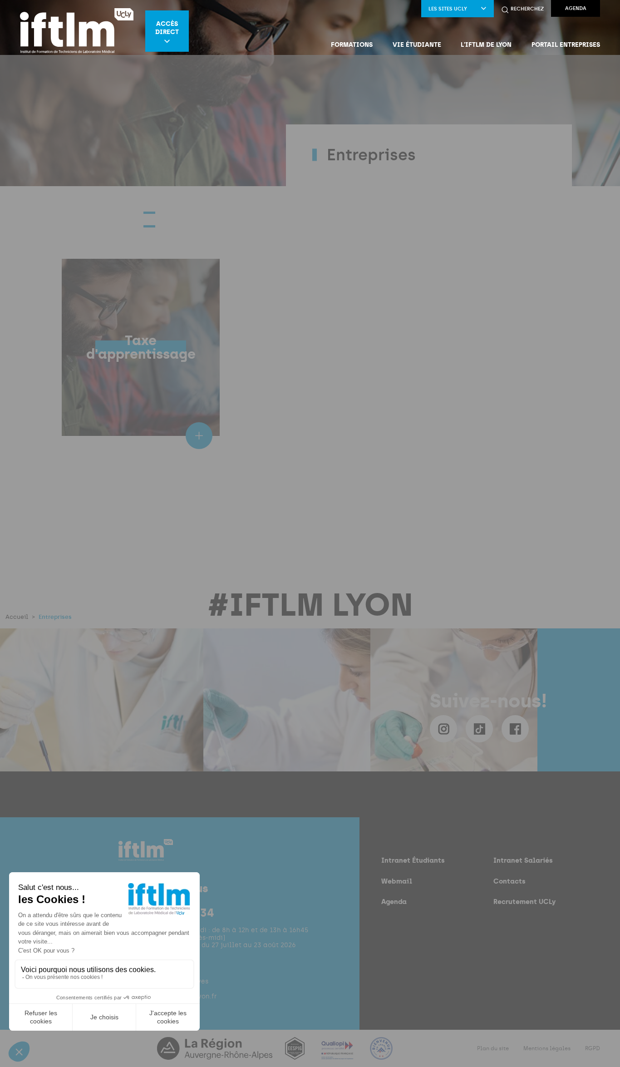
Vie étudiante (417, 44)
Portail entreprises (565, 44)
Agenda (575, 8)
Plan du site (493, 1048)
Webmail (396, 881)
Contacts (509, 881)
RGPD (592, 1048)
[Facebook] (515, 728)
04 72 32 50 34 (175, 912)
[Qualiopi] (338, 1054)
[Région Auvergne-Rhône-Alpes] (216, 1054)
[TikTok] (479, 728)
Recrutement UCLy (524, 901)
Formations (352, 44)
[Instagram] (443, 728)
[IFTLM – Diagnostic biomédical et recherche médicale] (76, 31)
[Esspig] (296, 1054)
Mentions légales (547, 1048)
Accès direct (167, 28)
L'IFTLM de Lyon (486, 44)
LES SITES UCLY (447, 9)
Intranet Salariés (523, 860)
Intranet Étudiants (413, 860)
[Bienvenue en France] (381, 1054)
